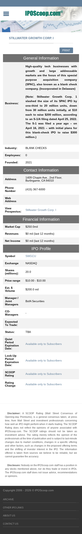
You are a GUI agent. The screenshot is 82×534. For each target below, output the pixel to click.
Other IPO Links (13, 507)
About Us (9, 515)
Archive (8, 499)
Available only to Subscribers (43, 343)
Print (66, 50)
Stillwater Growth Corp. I (40, 209)
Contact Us (10, 524)
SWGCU (30, 256)
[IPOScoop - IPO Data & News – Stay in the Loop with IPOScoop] (44, 13)
